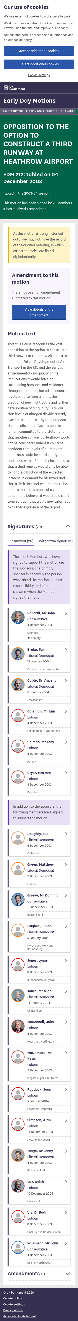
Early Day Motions (29, 100)
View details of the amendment (39, 312)
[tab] (21, 542)
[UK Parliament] (14, 87)
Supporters (21, 541)
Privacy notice (13, 1310)
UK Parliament (13, 111)
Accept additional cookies (39, 51)
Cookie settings (39, 75)
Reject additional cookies (39, 64)
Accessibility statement (19, 1316)
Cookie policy (12, 1298)
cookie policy (23, 40)
